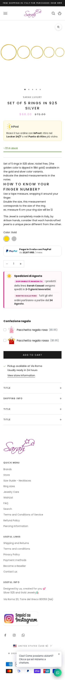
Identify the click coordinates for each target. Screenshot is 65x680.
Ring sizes (9, 486)
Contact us (10, 571)
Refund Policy (11, 520)
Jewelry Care (11, 492)
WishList (8, 497)
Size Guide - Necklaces (17, 480)
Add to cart (32, 355)
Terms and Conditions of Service (23, 514)
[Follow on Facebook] (5, 635)
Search (7, 509)
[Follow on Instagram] (14, 635)
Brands (7, 469)
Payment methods (14, 560)
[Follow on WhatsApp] (23, 635)
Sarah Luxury (32, 97)
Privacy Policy (11, 554)
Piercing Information (15, 526)
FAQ (5, 503)
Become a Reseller (14, 566)
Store (6, 475)
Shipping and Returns (16, 543)
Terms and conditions (16, 548)
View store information (21, 375)
